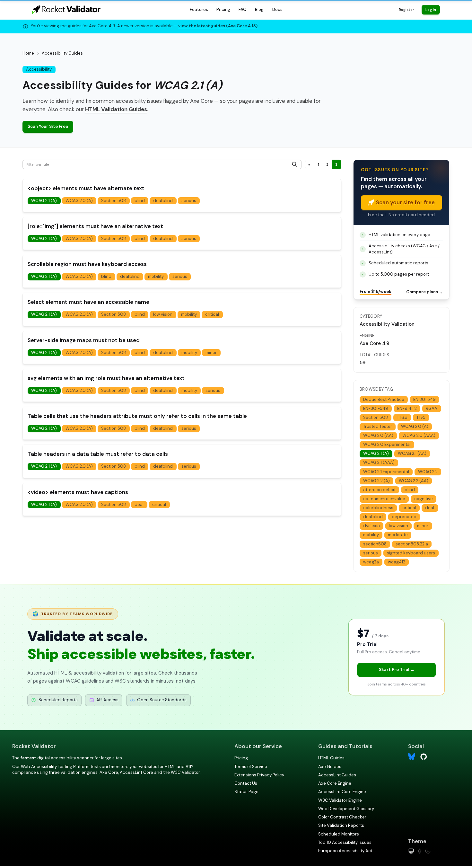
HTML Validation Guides (116, 109)
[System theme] (411, 851)
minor (211, 352)
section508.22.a (412, 544)
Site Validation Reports (341, 825)
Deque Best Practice (383, 399)
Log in (430, 9)
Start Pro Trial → (397, 669)
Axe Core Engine (334, 783)
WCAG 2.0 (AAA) (418, 435)
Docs (277, 9)
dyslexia (371, 525)
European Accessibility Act (345, 850)
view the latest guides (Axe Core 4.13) (218, 26)
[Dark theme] (428, 851)
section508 (375, 544)
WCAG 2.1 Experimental (386, 471)
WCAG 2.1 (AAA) (379, 462)
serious (188, 200)
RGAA (431, 408)
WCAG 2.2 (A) (376, 480)
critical (212, 314)
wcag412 (396, 562)
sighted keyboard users (411, 553)
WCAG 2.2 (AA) (413, 480)
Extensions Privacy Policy (259, 775)
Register (406, 9)
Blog (259, 9)
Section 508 (113, 200)
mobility (156, 276)
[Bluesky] (411, 756)
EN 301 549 (424, 399)
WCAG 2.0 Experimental (387, 444)
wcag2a (371, 562)
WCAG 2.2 (428, 471)
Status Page (246, 791)
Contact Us (245, 783)
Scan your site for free (405, 202)
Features (199, 9)
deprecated (404, 516)
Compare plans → (424, 292)
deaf (139, 504)
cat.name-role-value (384, 498)
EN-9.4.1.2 (407, 408)
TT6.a (402, 417)
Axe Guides (329, 766)
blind (140, 200)
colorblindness (378, 507)
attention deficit (379, 489)
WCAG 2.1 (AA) (412, 453)
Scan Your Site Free (48, 126)
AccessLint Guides (337, 775)
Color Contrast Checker (342, 817)
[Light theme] (419, 851)
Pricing (223, 9)
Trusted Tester (377, 426)
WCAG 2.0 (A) (79, 200)
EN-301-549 (375, 408)
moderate (398, 534)
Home (28, 53)
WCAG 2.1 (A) (44, 200)
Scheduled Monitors (338, 834)
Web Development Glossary (346, 808)
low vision (162, 314)
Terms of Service (250, 766)
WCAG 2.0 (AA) (378, 435)
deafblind (163, 200)
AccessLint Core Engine (342, 791)
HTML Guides (331, 758)
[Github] (423, 756)
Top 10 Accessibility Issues (344, 842)
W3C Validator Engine (340, 800)
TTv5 (420, 417)
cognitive (423, 498)
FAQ (243, 9)
